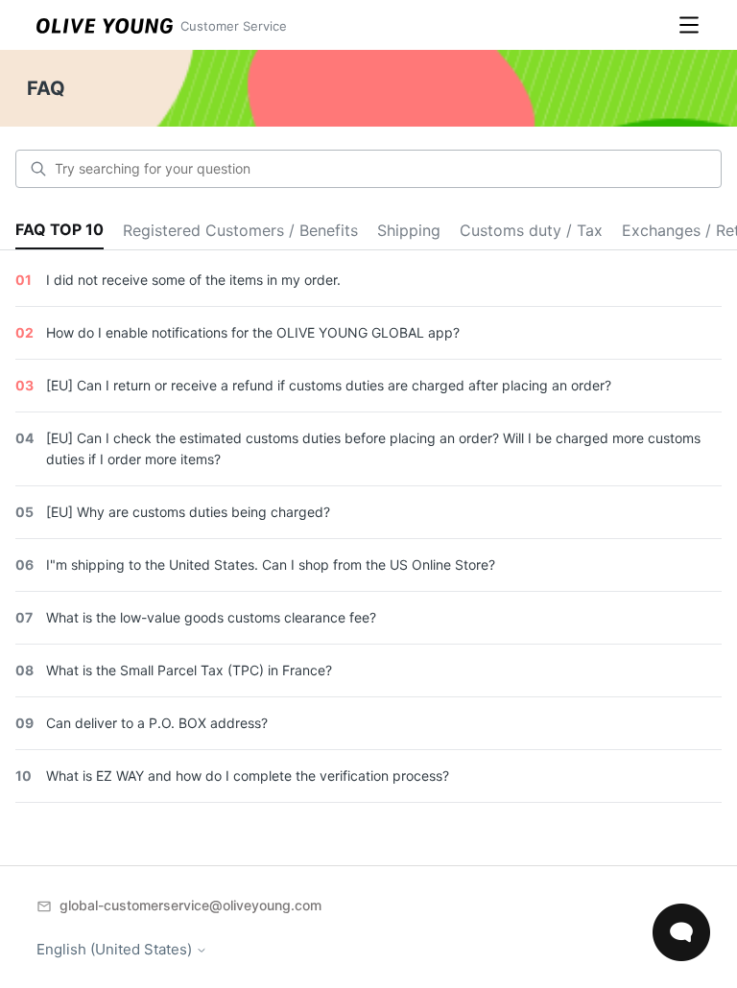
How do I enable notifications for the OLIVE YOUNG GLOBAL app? (253, 332)
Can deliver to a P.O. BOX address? (157, 723)
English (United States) (116, 949)
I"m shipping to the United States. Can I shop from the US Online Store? (270, 564)
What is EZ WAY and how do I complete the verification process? (247, 775)
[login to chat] (681, 932)
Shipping (408, 230)
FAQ (46, 88)
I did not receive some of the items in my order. (193, 279)
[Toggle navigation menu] (689, 24)
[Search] (38, 168)
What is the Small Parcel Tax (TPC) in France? (189, 670)
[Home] (104, 25)
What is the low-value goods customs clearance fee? (211, 617)
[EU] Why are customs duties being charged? (188, 512)
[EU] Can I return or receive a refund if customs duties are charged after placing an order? (328, 385)
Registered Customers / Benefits (240, 230)
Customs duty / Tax (531, 230)
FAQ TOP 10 (59, 229)
